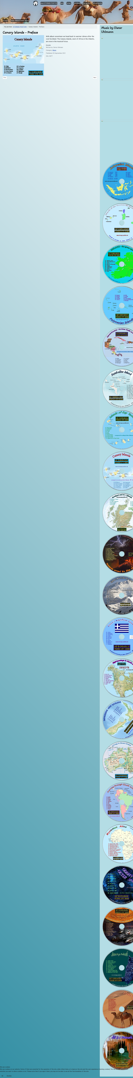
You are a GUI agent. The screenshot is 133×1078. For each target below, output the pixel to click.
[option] (128, 7)
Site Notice (86, 3)
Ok (2, 1076)
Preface (5, 21)
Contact (68, 3)
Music (54, 50)
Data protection (97, 3)
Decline (9, 1076)
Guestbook (77, 3)
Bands (62, 3)
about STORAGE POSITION (49, 3)
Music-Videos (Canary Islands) (19, 21)
